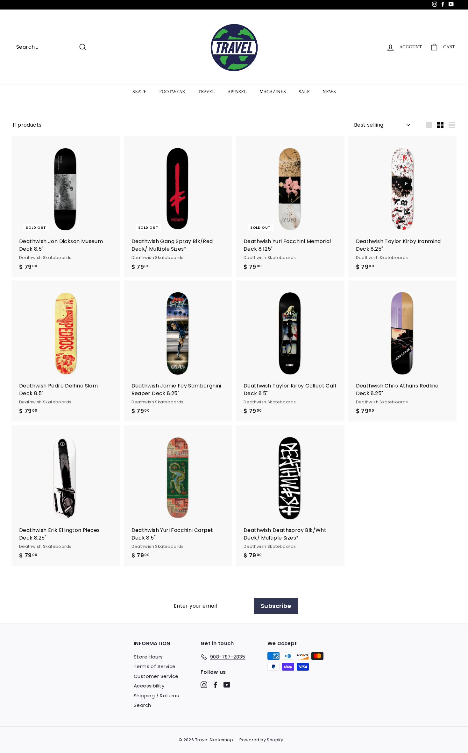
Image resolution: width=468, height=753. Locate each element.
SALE (304, 91)
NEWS (329, 91)
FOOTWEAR (172, 91)
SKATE (139, 91)
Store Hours (148, 656)
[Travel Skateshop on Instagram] (204, 684)
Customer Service (156, 676)
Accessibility (149, 685)
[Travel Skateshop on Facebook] (215, 684)
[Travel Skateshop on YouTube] (226, 684)
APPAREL (237, 91)
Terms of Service (154, 666)
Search (142, 705)
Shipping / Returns (156, 695)
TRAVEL (206, 91)
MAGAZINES (272, 91)
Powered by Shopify (261, 740)
